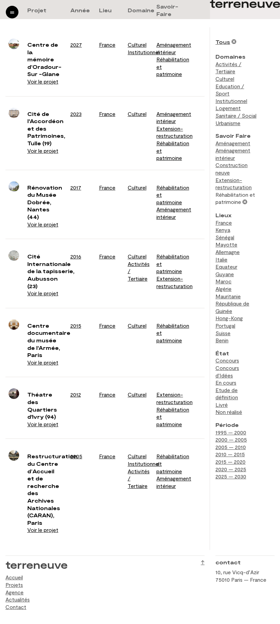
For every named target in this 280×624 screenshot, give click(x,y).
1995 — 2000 (230, 432)
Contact (15, 607)
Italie (221, 259)
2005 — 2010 (230, 447)
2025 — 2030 (230, 476)
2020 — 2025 (230, 469)
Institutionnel (143, 52)
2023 (76, 113)
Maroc (223, 281)
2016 (75, 256)
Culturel (137, 44)
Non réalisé (228, 411)
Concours (227, 360)
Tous (222, 42)
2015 (75, 325)
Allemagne (227, 252)
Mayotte (226, 244)
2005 (76, 456)
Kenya (222, 229)
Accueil (14, 577)
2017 (75, 187)
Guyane (224, 274)
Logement (228, 108)
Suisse (222, 333)
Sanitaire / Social (235, 115)
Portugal (225, 325)
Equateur (226, 266)
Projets (14, 584)
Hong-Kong (229, 318)
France (107, 44)
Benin (221, 340)
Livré (221, 404)
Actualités (17, 599)
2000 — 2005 (231, 439)
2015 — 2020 (230, 461)
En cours (225, 382)
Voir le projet (42, 81)
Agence (14, 592)
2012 (75, 394)
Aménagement (232, 143)
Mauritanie (228, 296)
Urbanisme (227, 123)
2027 (76, 44)
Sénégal (224, 237)
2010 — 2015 (230, 454)
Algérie (223, 288)
